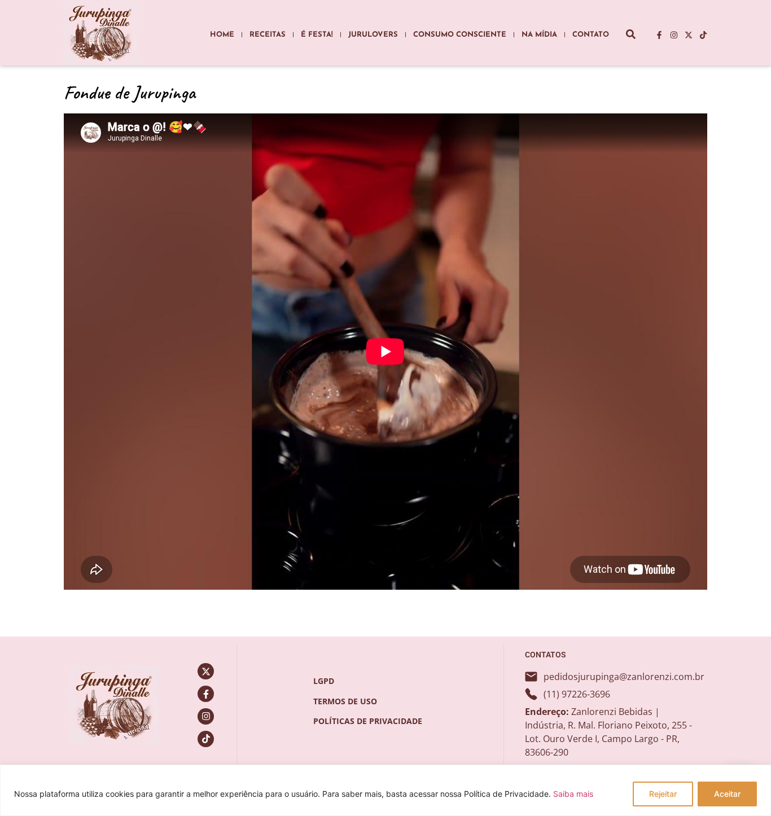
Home (222, 34)
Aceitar (727, 794)
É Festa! (317, 34)
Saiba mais (573, 794)
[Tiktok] (703, 35)
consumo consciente (459, 34)
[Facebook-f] (659, 35)
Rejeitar (663, 794)
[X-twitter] (688, 35)
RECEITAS (267, 34)
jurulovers (373, 34)
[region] (385, 790)
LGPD (323, 680)
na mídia (539, 34)
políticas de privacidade (367, 721)
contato (590, 34)
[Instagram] (674, 35)
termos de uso (345, 701)
